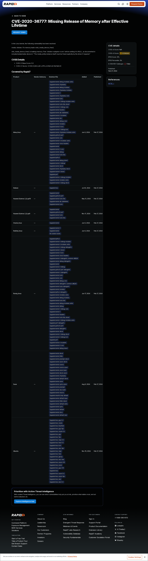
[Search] (119, 4)
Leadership (41, 523)
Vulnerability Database (71, 534)
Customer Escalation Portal (99, 537)
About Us (41, 519)
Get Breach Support (19, 544)
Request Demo (137, 4)
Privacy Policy (72, 556)
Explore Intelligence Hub (25, 501)
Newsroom (41, 526)
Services (57, 4)
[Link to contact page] (123, 4)
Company (83, 4)
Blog (65, 519)
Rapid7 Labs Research (71, 530)
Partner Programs (44, 534)
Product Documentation (98, 526)
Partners (75, 4)
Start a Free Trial (18, 539)
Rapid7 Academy (95, 534)
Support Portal (94, 523)
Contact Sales (17, 546)
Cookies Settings (134, 557)
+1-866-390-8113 (121, 518)
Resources (67, 4)
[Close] (145, 557)
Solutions (15, 530)
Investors (41, 537)
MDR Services (17, 528)
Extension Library (95, 530)
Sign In (91, 519)
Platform (49, 4)
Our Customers (43, 530)
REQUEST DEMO (19, 32)
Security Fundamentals (72, 537)
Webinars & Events (70, 526)
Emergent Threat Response (73, 523)
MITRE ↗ (111, 83)
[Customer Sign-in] (127, 4)
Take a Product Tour (20, 541)
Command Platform (19, 523)
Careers (40, 541)
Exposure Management (20, 525)
